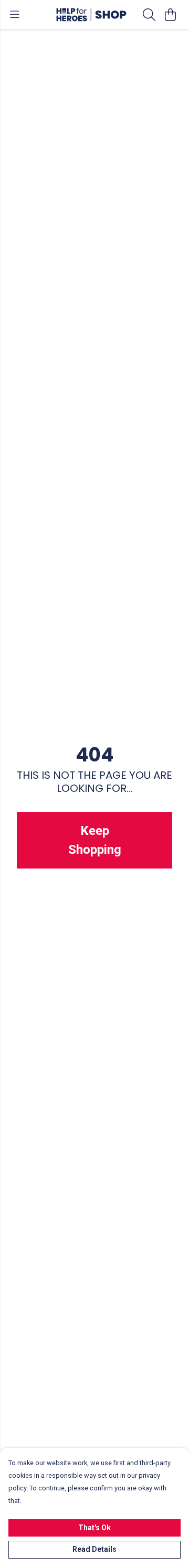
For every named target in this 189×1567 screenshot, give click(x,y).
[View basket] (170, 14)
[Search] (149, 14)
